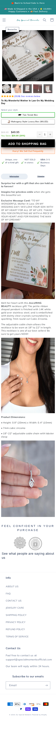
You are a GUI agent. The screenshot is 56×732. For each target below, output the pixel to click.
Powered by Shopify (39, 714)
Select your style (9, 110)
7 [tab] (30, 78)
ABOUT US (12, 586)
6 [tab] (28, 78)
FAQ (8, 593)
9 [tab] (35, 78)
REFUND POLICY (15, 629)
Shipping (40, 176)
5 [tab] (26, 78)
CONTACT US (14, 600)
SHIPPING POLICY (16, 615)
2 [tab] (19, 78)
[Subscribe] (46, 685)
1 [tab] (16, 78)
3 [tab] (21, 78)
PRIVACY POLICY (16, 622)
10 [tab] (37, 78)
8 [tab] (32, 78)
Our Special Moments (23, 714)
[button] (4, 20)
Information (14, 176)
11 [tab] (39, 78)
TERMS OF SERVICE (17, 636)
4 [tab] (23, 78)
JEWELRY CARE (15, 607)
